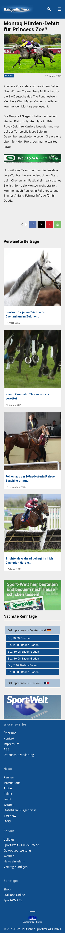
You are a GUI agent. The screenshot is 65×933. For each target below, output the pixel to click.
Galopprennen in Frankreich (26, 683)
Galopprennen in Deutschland (27, 630)
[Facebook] (32, 224)
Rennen (9, 75)
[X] (41, 224)
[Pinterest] (49, 224)
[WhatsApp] (57, 224)
